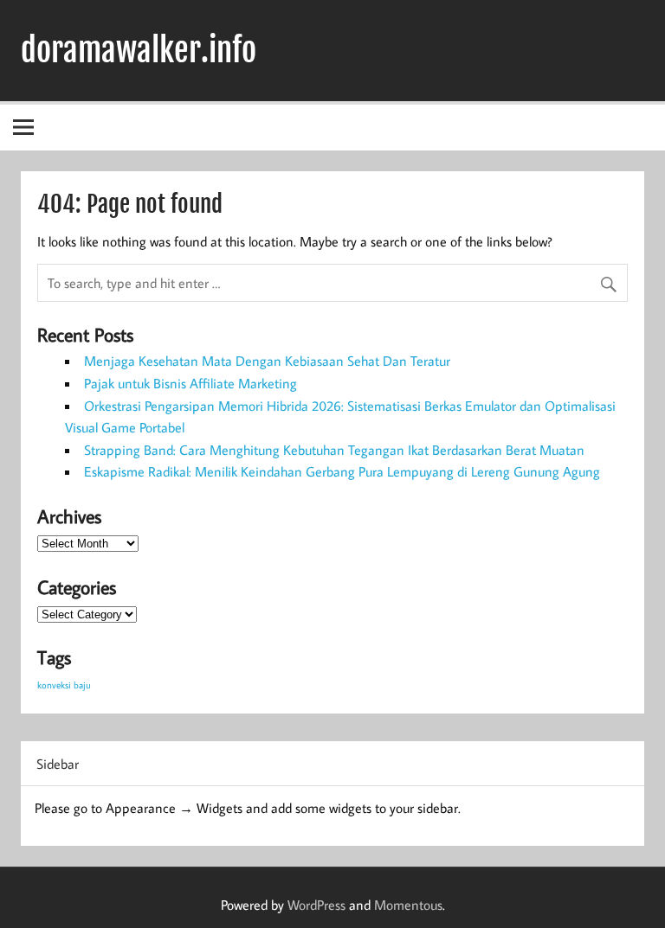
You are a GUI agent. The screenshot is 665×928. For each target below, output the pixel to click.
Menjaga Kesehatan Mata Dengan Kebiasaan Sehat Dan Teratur (267, 360)
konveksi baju (64, 685)
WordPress (316, 904)
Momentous (408, 904)
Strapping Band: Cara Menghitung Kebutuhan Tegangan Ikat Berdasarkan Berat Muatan (334, 449)
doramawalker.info (138, 50)
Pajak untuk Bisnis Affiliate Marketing (190, 383)
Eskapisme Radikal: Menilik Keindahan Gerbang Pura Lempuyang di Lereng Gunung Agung (342, 471)
